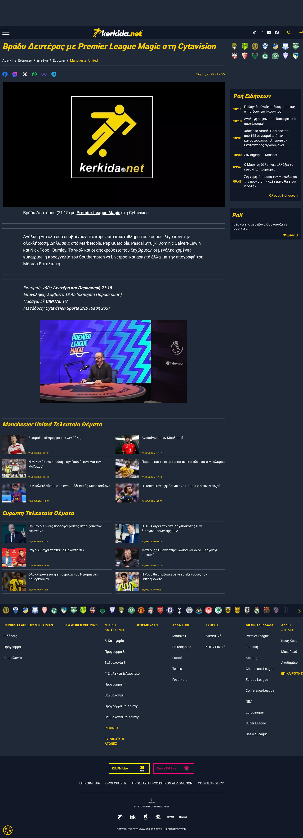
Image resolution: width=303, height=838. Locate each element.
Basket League (256, 734)
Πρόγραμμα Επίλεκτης (122, 706)
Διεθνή (42, 60)
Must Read (289, 652)
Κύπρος (211, 625)
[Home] (118, 32)
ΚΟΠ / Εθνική (215, 647)
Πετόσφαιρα (181, 647)
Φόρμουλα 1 (147, 625)
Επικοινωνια (89, 783)
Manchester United (84, 60)
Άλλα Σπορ (181, 625)
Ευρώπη (59, 60)
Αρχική (7, 60)
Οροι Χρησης (116, 783)
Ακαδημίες (289, 662)
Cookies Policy (211, 783)
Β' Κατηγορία (114, 641)
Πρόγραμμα (12, 647)
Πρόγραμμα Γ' (115, 684)
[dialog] (7, 830)
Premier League (257, 636)
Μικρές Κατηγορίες (115, 627)
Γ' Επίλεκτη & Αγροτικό (122, 673)
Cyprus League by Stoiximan (28, 625)
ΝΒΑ (249, 701)
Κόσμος (251, 658)
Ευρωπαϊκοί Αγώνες (114, 741)
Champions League (260, 669)
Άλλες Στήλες (287, 627)
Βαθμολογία (13, 658)
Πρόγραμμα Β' (115, 652)
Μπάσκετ (179, 636)
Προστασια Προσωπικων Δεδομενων (162, 783)
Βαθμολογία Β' (115, 662)
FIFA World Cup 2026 (80, 625)
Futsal (177, 658)
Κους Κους (289, 641)
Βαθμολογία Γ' (115, 695)
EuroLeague (254, 712)
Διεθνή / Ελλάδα (259, 625)
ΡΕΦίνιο (111, 728)
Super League (256, 723)
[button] (5, 75)
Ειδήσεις (25, 60)
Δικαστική (213, 636)
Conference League (260, 690)
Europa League (257, 679)
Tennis (177, 669)
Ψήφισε (289, 235)
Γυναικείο (179, 679)
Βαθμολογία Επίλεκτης (122, 717)
